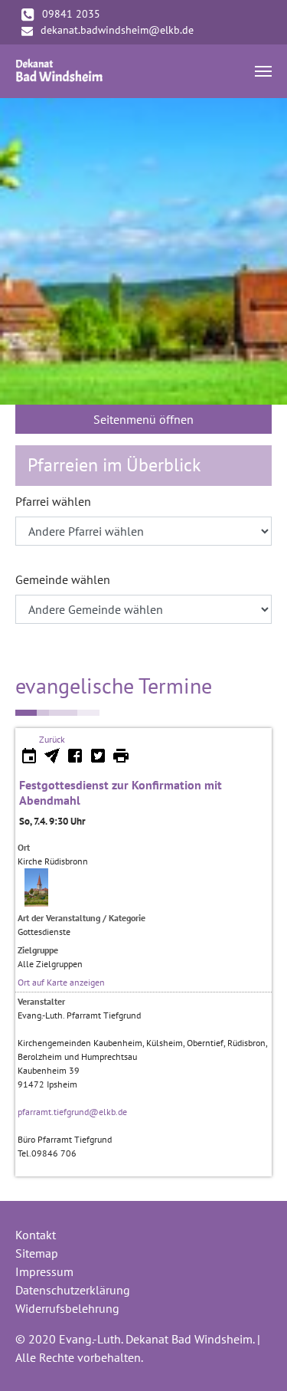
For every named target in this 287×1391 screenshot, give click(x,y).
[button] (19, 251)
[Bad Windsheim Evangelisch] (59, 71)
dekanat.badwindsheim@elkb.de (117, 30)
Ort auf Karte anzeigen (61, 982)
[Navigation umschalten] (263, 71)
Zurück (52, 739)
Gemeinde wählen (62, 579)
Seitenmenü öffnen (143, 419)
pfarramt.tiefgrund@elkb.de (72, 1111)
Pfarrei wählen (53, 501)
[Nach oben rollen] (253, 1357)
